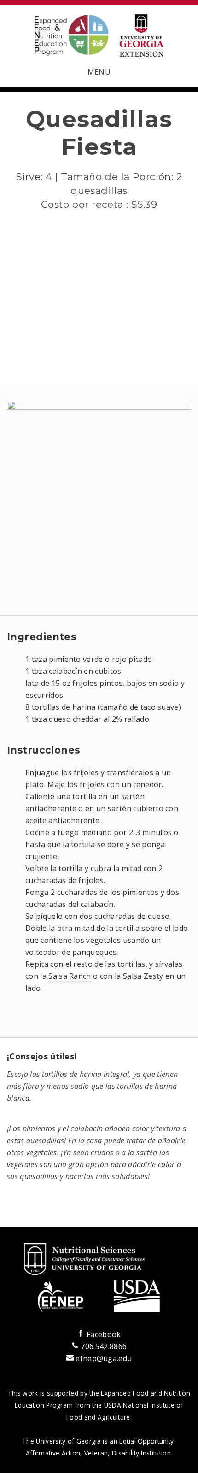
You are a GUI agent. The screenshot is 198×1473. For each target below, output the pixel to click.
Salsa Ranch (69, 976)
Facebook (103, 1334)
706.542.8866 (103, 1346)
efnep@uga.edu (104, 1358)
